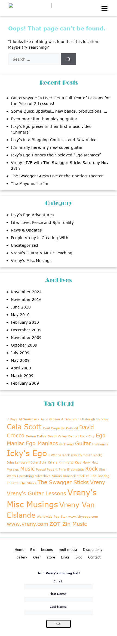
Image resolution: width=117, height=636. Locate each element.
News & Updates (26, 230)
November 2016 (26, 299)
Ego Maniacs (42, 443)
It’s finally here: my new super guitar (46, 147)
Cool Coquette (54, 428)
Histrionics (100, 444)
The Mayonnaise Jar (29, 183)
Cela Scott (24, 426)
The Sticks (28, 483)
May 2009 (20, 360)
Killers (52, 462)
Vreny (97, 482)
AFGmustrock (29, 419)
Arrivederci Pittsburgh (78, 419)
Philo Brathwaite (71, 469)
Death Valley (57, 436)
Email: (58, 581)
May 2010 (20, 314)
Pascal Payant (46, 469)
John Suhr (39, 462)
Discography (93, 550)
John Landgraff (18, 462)
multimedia (68, 550)
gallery (22, 557)
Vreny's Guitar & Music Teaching (41, 253)
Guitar (83, 443)
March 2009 (22, 375)
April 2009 (21, 368)
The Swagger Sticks (63, 482)
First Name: (58, 593)
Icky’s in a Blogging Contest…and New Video (54, 139)
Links (65, 557)
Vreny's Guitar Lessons (36, 493)
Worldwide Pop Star (52, 516)
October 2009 (24, 345)
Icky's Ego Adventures (32, 214)
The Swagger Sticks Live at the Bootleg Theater (57, 176)
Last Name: (58, 606)
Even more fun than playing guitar (44, 118)
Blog (78, 557)
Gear (37, 557)
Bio (32, 550)
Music (27, 468)
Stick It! (83, 476)
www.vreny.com (27, 524)
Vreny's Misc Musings (31, 260)
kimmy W (66, 462)
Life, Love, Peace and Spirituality (42, 222)
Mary (86, 462)
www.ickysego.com (83, 516)
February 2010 (25, 322)
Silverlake (43, 476)
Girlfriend (66, 444)
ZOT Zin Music (68, 524)
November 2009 (26, 337)
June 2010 (21, 307)
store (51, 557)
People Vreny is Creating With (39, 237)
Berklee (102, 419)
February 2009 (25, 383)
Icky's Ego (27, 453)
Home (19, 550)
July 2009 (20, 352)
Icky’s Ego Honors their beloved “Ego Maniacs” (56, 155)
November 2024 (26, 291)
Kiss (78, 462)
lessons (47, 550)
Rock (91, 468)
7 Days (12, 419)
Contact (94, 557)
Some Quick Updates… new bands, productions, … (59, 111)
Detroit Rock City (81, 436)
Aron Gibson (50, 419)
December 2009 (26, 330)
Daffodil (72, 428)
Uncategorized (24, 245)
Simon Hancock (64, 476)
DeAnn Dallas (36, 436)
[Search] (68, 59)
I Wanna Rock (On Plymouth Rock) (75, 455)
